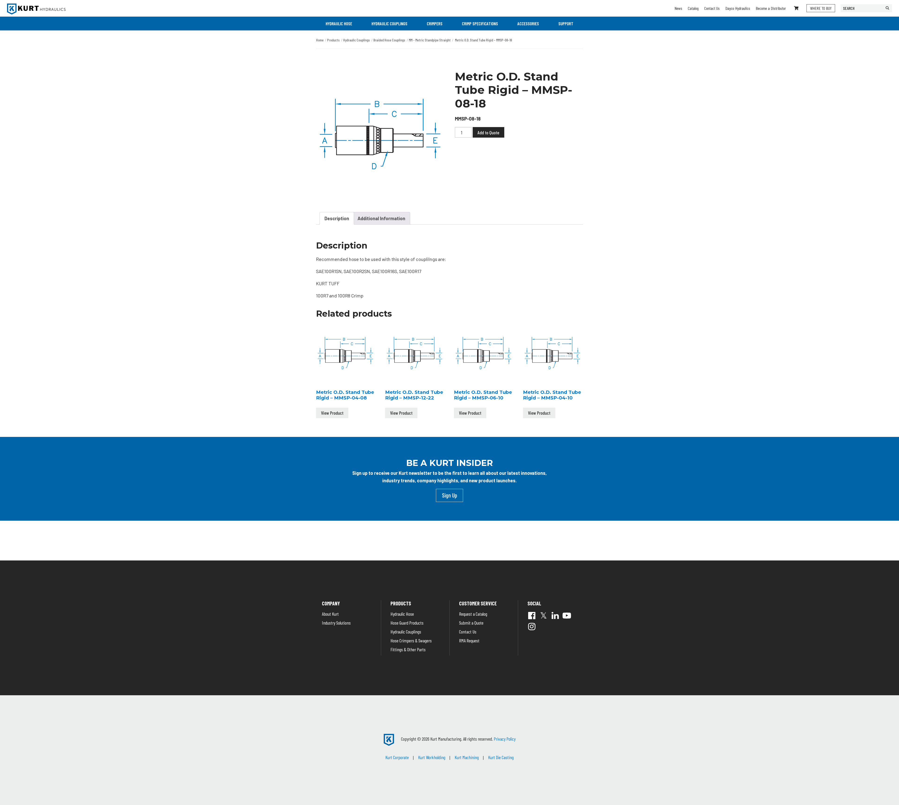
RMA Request (469, 640)
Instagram (531, 626)
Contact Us (712, 8)
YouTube (567, 615)
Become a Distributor (771, 8)
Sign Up (449, 495)
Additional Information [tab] (381, 218)
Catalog (693, 8)
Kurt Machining (467, 757)
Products (333, 40)
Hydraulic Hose (339, 23)
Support (565, 23)
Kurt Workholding (431, 757)
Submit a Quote (471, 623)
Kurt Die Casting (501, 757)
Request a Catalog (473, 614)
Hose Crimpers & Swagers (411, 640)
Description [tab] (336, 218)
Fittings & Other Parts (408, 649)
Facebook (531, 615)
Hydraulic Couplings (389, 23)
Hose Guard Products (407, 623)
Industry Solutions (336, 623)
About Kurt (330, 614)
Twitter (543, 615)
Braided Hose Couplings (389, 40)
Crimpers (434, 23)
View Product (332, 413)
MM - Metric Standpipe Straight (430, 40)
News (678, 8)
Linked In (555, 615)
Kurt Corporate (397, 757)
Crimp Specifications (480, 23)
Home (320, 40)
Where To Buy (821, 8)
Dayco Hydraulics (737, 8)
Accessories (528, 23)
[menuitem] (339, 23)
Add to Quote (488, 132)
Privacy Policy (505, 739)
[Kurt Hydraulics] (36, 9)
